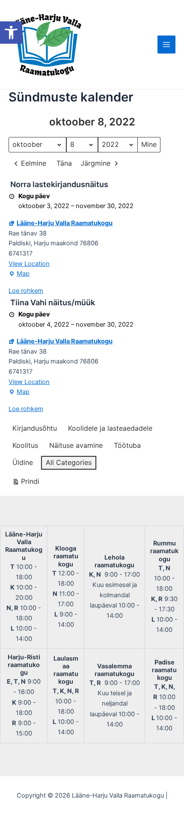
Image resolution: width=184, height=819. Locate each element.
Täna (64, 163)
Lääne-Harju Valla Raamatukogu (65, 223)
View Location (29, 264)
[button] (11, 32)
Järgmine (95, 163)
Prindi (25, 483)
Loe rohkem (26, 291)
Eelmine (33, 163)
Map (19, 274)
